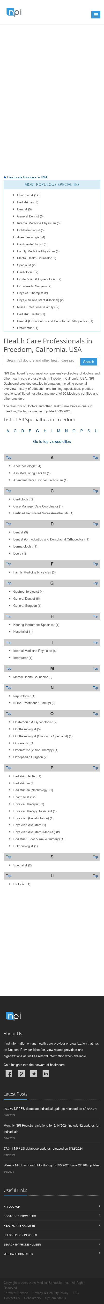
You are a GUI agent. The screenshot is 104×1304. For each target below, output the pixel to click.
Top (95, 457)
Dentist (22, 209)
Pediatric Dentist (28, 314)
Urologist (19, 884)
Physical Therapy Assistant (32, 811)
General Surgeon (25, 605)
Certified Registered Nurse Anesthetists (41, 513)
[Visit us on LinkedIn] (46, 1073)
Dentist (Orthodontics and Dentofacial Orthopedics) (53, 321)
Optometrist (25, 327)
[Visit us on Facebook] (9, 1073)
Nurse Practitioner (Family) (36, 307)
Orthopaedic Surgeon (32, 286)
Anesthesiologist (28, 237)
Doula (17, 553)
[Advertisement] (52, 99)
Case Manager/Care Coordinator (35, 506)
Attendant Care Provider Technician (38, 480)
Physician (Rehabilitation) (31, 818)
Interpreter (20, 657)
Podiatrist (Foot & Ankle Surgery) (36, 839)
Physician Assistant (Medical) (38, 300)
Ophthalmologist (28, 230)
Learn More (12, 35)
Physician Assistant (27, 824)
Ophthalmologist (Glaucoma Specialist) (40, 736)
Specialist (24, 265)
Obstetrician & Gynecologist (37, 279)
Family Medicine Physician (36, 251)
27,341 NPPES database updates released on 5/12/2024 (43, 1148)
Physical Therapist (30, 293)
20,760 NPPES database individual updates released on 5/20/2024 (50, 1108)
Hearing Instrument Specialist (34, 624)
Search (88, 361)
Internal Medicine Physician (36, 223)
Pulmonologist (23, 846)
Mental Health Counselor (34, 258)
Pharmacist (25, 195)
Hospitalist (20, 631)
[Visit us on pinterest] (21, 1073)
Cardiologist (25, 272)
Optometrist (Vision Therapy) (33, 750)
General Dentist (28, 216)
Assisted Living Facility (29, 473)
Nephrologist (22, 696)
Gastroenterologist (30, 244)
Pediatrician (25, 202)
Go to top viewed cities (52, 441)
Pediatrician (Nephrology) (30, 790)
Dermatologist (23, 546)
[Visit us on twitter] (33, 1073)
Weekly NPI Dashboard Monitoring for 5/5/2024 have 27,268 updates (52, 1165)
